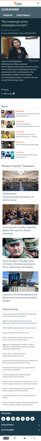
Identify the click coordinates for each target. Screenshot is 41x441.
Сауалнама (20, 111)
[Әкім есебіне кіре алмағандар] (8, 145)
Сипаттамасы (23, 15)
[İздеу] (34, 438)
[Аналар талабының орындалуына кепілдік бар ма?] (8, 124)
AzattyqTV (20, 142)
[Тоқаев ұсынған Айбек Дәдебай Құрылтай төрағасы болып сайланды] (20, 214)
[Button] (5, 90)
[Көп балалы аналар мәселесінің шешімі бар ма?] (8, 114)
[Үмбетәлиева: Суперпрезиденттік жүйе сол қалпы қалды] (20, 181)
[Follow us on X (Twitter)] (8, 419)
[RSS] (28, 419)
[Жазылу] (32, 419)
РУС (15, 438)
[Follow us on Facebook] (3, 419)
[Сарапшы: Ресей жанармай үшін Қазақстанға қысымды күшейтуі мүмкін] (20, 281)
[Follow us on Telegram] (23, 419)
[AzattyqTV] (24, 438)
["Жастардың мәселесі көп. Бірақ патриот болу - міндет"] (8, 134)
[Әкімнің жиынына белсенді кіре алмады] (8, 155)
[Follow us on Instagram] (18, 419)
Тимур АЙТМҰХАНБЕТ (27, 33)
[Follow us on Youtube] (13, 419)
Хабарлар (8, 15)
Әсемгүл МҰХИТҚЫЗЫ (9, 33)
